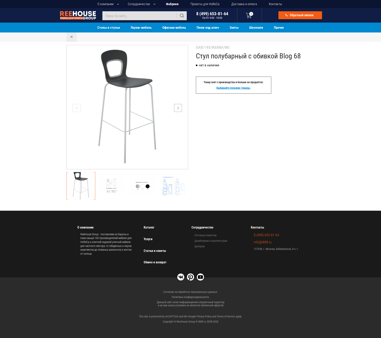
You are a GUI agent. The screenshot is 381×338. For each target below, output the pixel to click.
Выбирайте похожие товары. (233, 87)
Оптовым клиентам (205, 235)
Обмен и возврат (155, 262)
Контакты (275, 4)
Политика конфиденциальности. (191, 297)
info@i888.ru (263, 242)
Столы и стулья (108, 28)
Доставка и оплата (244, 4)
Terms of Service (226, 316)
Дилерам (199, 246)
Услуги (148, 239)
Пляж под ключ (208, 28)
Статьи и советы (155, 251)
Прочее (279, 28)
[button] (178, 108)
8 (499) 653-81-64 (212, 15)
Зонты (234, 28)
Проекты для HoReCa (204, 4)
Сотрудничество (139, 4)
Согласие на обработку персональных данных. (190, 291)
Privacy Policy (204, 316)
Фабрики (172, 4)
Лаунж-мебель (141, 28)
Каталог (149, 227)
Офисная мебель (174, 28)
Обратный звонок (301, 15)
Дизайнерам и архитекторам (210, 240)
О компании (105, 4)
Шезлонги (256, 28)
